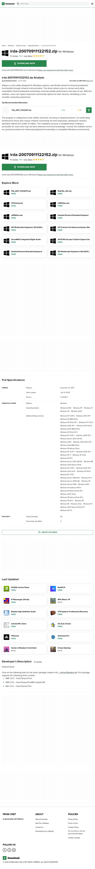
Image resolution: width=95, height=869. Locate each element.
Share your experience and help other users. (55, 70)
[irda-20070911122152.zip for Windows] (5, 53)
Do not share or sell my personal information (76, 832)
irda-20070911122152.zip (42, 51)
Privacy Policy (73, 819)
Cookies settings (74, 838)
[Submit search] (18, 4)
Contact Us (39, 827)
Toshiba (39, 662)
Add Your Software (42, 823)
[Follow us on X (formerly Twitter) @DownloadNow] (9, 850)
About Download (41, 819)
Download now (26, 63)
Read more (89, 81)
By (14, 56)
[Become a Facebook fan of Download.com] (4, 850)
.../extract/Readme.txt (67, 672)
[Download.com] (8, 3)
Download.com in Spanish (44, 831)
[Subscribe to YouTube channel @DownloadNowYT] (14, 850)
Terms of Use (73, 823)
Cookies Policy (73, 827)
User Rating (28, 56)
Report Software (49, 532)
